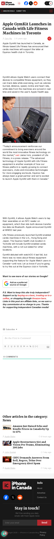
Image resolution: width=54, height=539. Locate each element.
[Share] (49, 39)
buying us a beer (26, 295)
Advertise (41, 493)
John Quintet (10, 452)
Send (44, 522)
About (39, 488)
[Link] (30, 346)
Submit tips (21, 11)
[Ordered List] (17, 346)
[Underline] (11, 346)
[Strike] (14, 346)
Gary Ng (8, 38)
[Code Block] (27, 346)
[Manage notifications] (6, 533)
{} (33, 346)
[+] (36, 346)
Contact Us (42, 497)
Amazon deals (9, 11)
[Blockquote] (24, 346)
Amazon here (39, 298)
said (17, 155)
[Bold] (5, 346)
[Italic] (8, 346)
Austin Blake (10, 436)
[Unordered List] (20, 346)
